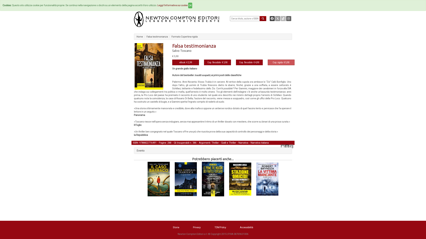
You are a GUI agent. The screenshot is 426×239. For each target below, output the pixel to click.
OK (190, 5)
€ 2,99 (185, 62)
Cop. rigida (278, 62)
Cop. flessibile (214, 62)
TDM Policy (220, 227)
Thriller (215, 142)
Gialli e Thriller (228, 142)
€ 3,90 (217, 62)
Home (140, 36)
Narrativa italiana (260, 142)
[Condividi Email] (283, 146)
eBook (182, 62)
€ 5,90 (281, 62)
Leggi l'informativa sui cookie (172, 5)
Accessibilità (246, 227)
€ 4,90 (249, 62)
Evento (141, 150)
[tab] (213, 151)
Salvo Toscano (182, 50)
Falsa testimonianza (157, 36)
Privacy (197, 227)
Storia (176, 227)
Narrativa (243, 142)
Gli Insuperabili (181, 142)
